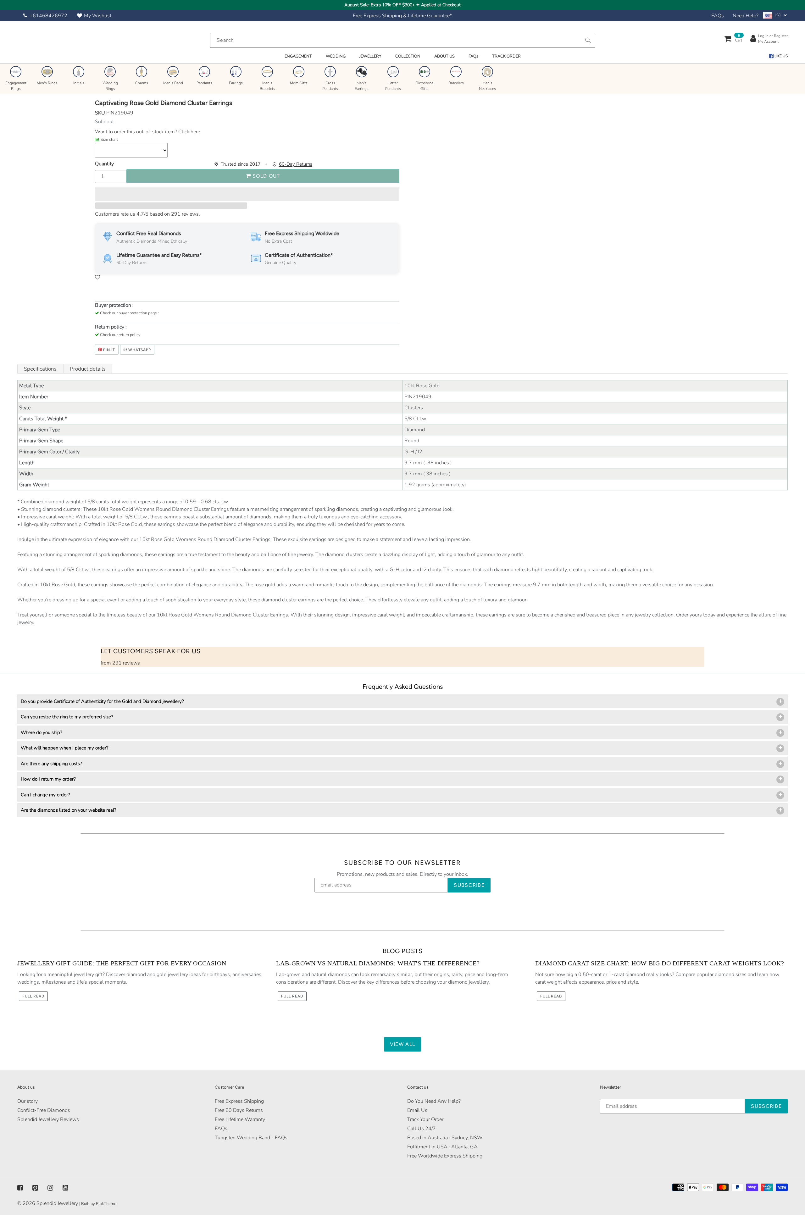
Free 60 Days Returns (239, 1110)
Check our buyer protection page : (129, 313)
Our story (27, 1101)
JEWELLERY (370, 56)
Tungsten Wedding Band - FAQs (251, 1137)
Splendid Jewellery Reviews (48, 1119)
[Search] (588, 40)
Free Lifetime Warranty (240, 1119)
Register (781, 35)
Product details (88, 369)
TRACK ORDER (506, 56)
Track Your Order (425, 1119)
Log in (763, 35)
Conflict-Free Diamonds (43, 1110)
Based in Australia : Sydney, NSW (445, 1137)
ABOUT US (444, 56)
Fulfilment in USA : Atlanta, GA (442, 1146)
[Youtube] (65, 1187)
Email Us (417, 1110)
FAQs (717, 15)
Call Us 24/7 (421, 1128)
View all (402, 1044)
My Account (768, 41)
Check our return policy (120, 335)
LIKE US (781, 55)
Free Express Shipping (239, 1101)
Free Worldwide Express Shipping (444, 1155)
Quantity (104, 163)
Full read (33, 996)
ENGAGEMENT (298, 56)
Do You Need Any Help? (434, 1101)
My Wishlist (97, 15)
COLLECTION (407, 56)
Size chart (109, 139)
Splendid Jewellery (57, 1203)
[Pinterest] (35, 1187)
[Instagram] (50, 1187)
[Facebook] (20, 1187)
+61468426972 (48, 15)
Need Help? (745, 15)
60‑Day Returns (295, 164)
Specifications (40, 369)
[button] (247, 194)
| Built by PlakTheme (97, 1204)
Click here (188, 131)
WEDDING (336, 56)
